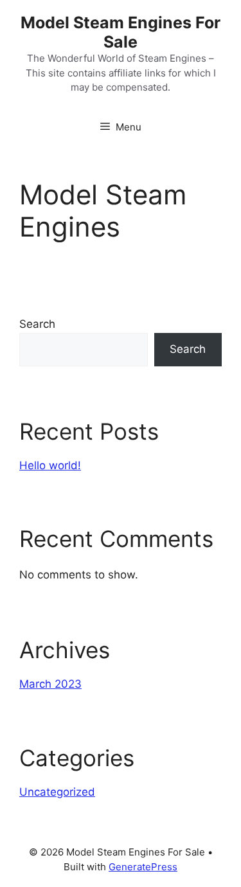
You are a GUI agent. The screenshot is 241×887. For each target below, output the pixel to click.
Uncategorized (57, 791)
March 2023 (50, 683)
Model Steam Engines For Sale (120, 32)
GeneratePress (143, 867)
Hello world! (50, 465)
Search (37, 324)
